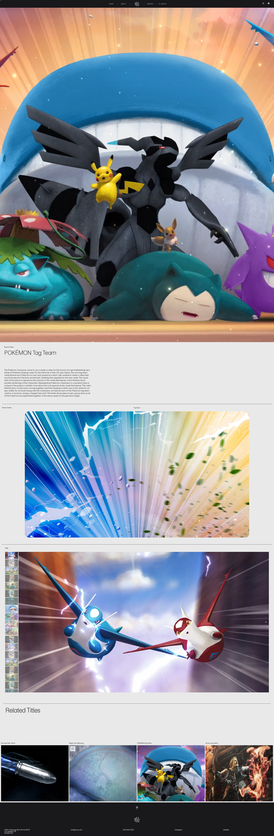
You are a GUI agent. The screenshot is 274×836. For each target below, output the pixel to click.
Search (164, 4)
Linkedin (226, 830)
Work (111, 4)
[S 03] (11, 570)
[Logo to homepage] (137, 4)
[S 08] (11, 608)
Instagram (178, 830)
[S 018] (11, 685)
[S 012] (11, 639)
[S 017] (11, 677)
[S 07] (11, 601)
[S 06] (11, 593)
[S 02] (11, 563)
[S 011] (11, 631)
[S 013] (11, 647)
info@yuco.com (76, 830)
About (123, 4)
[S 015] (11, 662)
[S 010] (11, 624)
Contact (150, 4)
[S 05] (11, 586)
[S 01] (11, 555)
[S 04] (11, 578)
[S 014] (11, 654)
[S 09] (11, 616)
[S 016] (11, 670)
